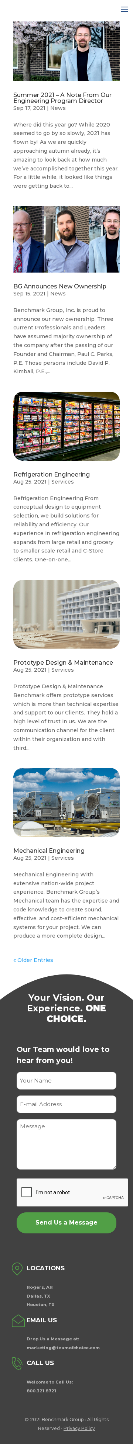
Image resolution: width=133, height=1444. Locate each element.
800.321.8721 (41, 1390)
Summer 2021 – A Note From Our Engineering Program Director (62, 97)
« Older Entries (33, 960)
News (58, 108)
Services (62, 481)
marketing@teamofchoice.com (63, 1347)
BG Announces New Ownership (59, 286)
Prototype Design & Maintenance (63, 662)
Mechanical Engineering (49, 850)
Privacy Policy (79, 1428)
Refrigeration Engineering (51, 474)
